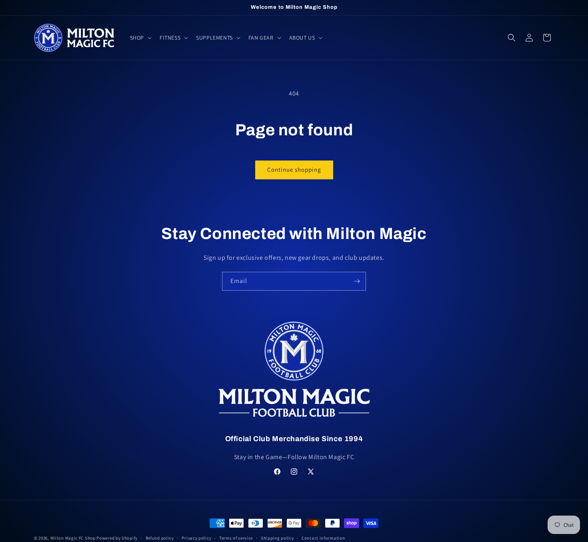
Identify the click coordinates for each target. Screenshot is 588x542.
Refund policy (160, 538)
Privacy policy (196, 538)
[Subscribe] (357, 281)
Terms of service (236, 538)
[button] (140, 37)
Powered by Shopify (117, 538)
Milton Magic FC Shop (73, 538)
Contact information (323, 538)
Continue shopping (294, 169)
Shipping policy (277, 538)
